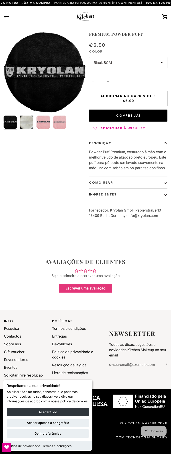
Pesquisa (11, 328)
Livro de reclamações (70, 373)
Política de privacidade (23, 446)
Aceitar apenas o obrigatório (48, 423)
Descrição (100, 143)
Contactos (12, 336)
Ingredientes (102, 194)
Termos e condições (56, 446)
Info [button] (8, 321)
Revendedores (16, 359)
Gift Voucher (14, 352)
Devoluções (62, 344)
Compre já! (128, 115)
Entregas (59, 336)
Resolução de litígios (69, 365)
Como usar (101, 182)
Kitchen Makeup (140, 423)
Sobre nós (12, 344)
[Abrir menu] (10, 16)
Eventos (10, 367)
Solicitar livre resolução (23, 375)
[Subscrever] (163, 364)
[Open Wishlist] (6, 447)
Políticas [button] (62, 321)
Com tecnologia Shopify (141, 437)
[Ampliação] (45, 72)
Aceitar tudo (48, 412)
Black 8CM (103, 62)
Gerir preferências (48, 433)
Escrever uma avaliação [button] (85, 288)
